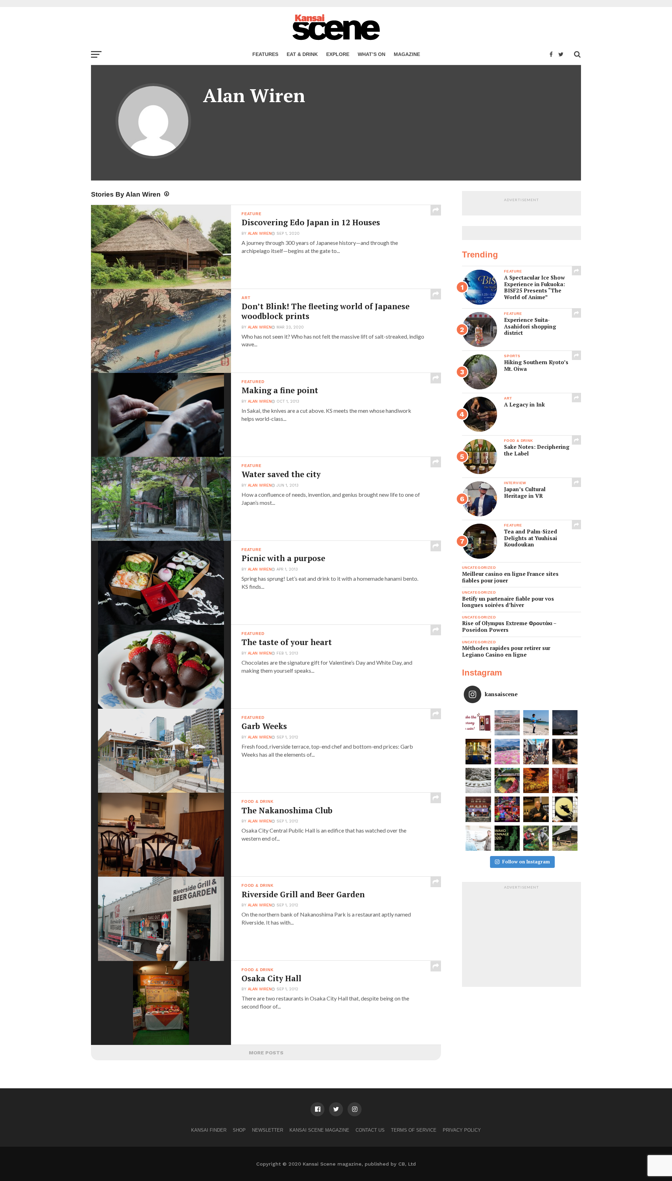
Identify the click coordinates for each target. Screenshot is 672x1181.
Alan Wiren (260, 233)
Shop (239, 1130)
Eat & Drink (302, 54)
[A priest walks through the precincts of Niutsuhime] (478, 809)
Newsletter (267, 1130)
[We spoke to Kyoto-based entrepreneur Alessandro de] (536, 751)
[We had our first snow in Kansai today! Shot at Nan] (478, 780)
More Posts (266, 1052)
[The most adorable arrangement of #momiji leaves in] (507, 780)
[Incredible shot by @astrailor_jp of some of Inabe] (507, 751)
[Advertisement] (521, 936)
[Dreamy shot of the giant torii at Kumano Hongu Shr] (565, 723)
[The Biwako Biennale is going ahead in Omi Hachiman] (507, 838)
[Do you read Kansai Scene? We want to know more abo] (478, 723)
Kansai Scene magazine (319, 1130)
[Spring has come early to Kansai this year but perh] (536, 723)
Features (265, 54)
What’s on (371, 54)
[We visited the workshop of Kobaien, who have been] (565, 751)
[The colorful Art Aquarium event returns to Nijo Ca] (507, 809)
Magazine (407, 54)
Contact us (370, 1130)
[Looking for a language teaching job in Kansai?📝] (478, 838)
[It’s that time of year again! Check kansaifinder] (536, 780)
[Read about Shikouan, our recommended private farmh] (565, 838)
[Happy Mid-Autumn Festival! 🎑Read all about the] (565, 809)
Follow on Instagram (526, 861)
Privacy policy (462, 1130)
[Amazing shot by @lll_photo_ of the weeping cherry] (507, 723)
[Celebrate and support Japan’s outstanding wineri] (565, 780)
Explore (337, 54)
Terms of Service (413, 1130)
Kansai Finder (208, 1130)
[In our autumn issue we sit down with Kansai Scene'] (536, 809)
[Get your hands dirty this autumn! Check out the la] (536, 838)
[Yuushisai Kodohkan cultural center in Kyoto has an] (478, 751)
